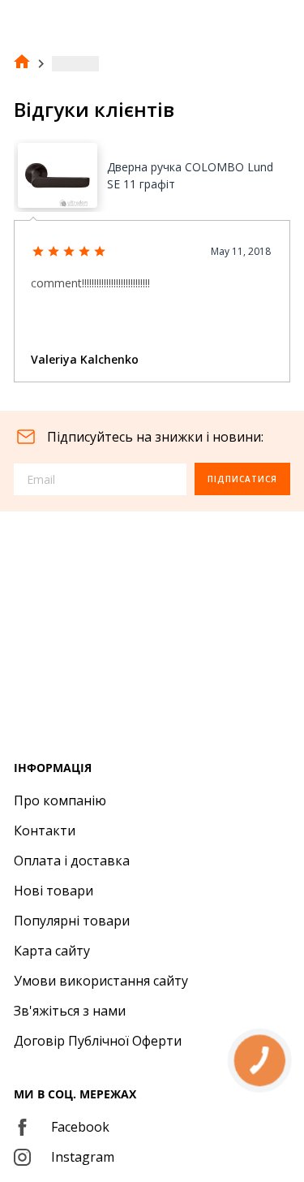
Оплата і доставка (72, 860)
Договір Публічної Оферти (98, 1041)
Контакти (44, 830)
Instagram (82, 1157)
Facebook (80, 1127)
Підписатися (242, 479)
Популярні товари (72, 921)
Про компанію (60, 800)
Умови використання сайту (101, 981)
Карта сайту (52, 951)
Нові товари (53, 890)
